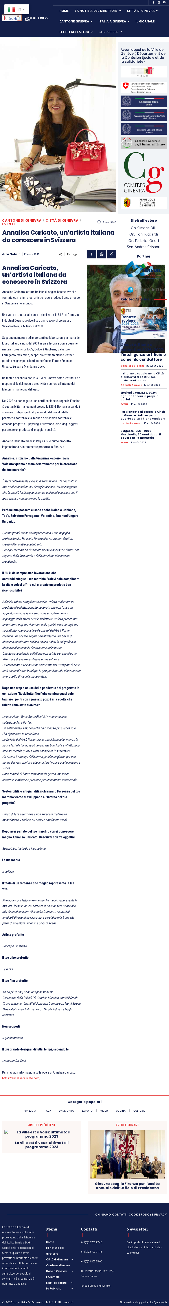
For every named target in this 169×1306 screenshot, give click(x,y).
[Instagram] (159, 2)
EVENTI (8, 224)
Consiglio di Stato (133, 366)
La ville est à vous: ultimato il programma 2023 (42, 1145)
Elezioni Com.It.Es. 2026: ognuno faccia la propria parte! (139, 396)
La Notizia (13, 254)
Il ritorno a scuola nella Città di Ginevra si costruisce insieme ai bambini (142, 377)
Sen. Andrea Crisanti (143, 246)
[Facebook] (153, 2)
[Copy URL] (111, 254)
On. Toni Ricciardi (143, 234)
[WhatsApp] (101, 254)
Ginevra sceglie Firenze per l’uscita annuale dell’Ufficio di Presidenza (127, 1186)
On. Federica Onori (144, 240)
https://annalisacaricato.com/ (21, 1078)
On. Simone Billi (143, 227)
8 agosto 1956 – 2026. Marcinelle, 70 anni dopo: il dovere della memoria (141, 434)
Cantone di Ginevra (21, 220)
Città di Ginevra (62, 220)
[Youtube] (164, 2)
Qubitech (160, 1302)
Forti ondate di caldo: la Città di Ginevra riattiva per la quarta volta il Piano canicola (143, 415)
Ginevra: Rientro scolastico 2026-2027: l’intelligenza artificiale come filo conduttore (143, 352)
